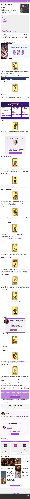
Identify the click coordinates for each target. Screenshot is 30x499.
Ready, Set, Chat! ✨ (13, 330)
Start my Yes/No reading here (14, 238)
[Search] (25, 1)
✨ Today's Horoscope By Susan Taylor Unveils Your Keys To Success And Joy (25, 472)
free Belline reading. (11, 42)
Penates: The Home (4, 23)
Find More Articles (14, 485)
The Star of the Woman (5, 19)
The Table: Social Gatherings (5, 16)
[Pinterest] (18, 493)
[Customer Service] (27, 1)
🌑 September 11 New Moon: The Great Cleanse (10, 472)
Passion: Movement (4, 29)
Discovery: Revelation (4, 30)
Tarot (15, 407)
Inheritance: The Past (4, 28)
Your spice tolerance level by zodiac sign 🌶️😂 (7, 466)
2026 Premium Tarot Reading (25, 448)
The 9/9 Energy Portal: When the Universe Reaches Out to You (24, 459)
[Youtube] (17, 493)
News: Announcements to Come (6, 17)
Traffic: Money (4, 18)
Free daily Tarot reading (4, 401)
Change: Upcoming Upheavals (6, 22)
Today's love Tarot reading (5, 402)
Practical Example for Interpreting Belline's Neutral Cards (9, 31)
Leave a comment (14, 434)
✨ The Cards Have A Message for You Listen (8, 439)
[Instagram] (15, 493)
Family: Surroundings (4, 21)
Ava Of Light (9, 12)
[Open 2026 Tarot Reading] (24, 445)
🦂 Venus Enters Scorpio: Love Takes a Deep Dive (25, 465)
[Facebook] (14, 493)
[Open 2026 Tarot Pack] (5, 445)
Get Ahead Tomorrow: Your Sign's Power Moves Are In (10, 479)
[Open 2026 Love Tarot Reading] (15, 445)
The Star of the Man (4, 20)
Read (1, 470)
